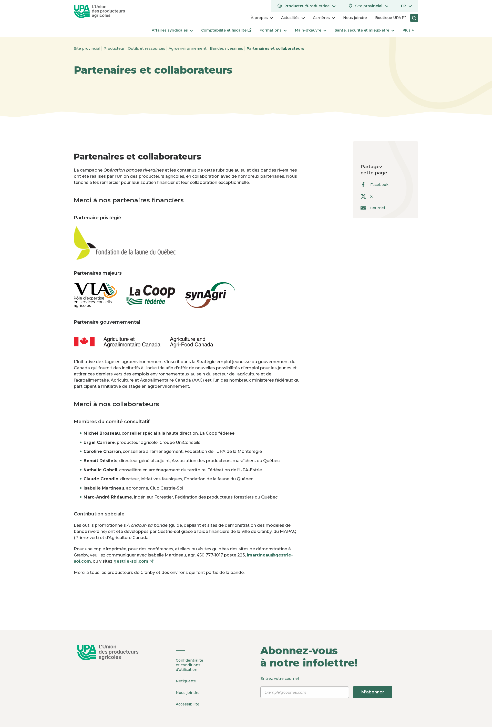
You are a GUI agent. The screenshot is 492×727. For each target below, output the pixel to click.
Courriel (377, 208)
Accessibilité (187, 704)
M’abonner (372, 692)
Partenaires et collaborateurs (275, 48)
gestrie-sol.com (133, 561)
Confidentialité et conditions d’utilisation (189, 665)
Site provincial (87, 48)
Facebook (379, 184)
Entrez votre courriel (322, 685)
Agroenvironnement (188, 48)
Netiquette (186, 681)
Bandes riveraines (227, 48)
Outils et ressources (147, 48)
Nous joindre (188, 692)
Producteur (115, 48)
